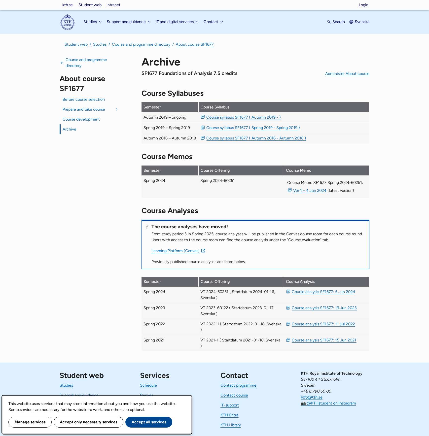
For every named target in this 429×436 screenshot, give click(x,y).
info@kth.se (311, 397)
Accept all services (149, 422)
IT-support (229, 405)
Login (363, 4)
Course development (81, 119)
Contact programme (238, 385)
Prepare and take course (84, 109)
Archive (69, 129)
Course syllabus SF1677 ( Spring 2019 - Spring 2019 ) (253, 127)
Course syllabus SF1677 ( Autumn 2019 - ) (243, 117)
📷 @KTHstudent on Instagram (328, 403)
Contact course (234, 395)
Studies (100, 44)
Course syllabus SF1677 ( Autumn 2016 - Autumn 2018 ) (256, 138)
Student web (90, 4)
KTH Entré (229, 415)
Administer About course (347, 73)
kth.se (67, 4)
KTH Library (230, 425)
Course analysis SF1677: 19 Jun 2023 (324, 307)
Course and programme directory (141, 44)
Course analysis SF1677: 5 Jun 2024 (323, 291)
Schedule (148, 385)
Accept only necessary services (88, 422)
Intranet (113, 4)
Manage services (30, 422)
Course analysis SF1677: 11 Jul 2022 (323, 324)
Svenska (362, 21)
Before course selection (84, 99)
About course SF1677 (195, 44)
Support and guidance (79, 395)
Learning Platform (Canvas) (175, 250)
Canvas (146, 395)
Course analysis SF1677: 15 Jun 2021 (324, 340)
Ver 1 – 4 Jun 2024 (309, 190)
